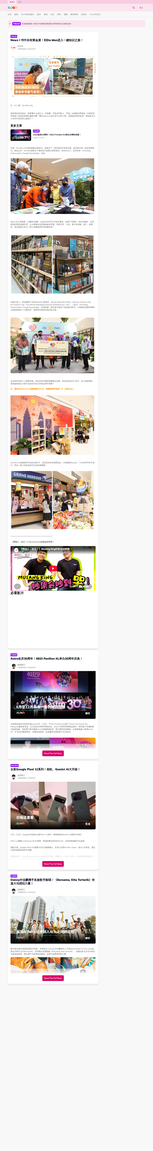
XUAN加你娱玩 (27, 14)
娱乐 (39, 14)
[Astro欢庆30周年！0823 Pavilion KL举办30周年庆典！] (21, 135)
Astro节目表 (95, 14)
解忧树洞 (74, 14)
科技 (59, 14)
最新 (16, 14)
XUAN (12, 2)
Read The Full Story (53, 753)
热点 (20, 2)
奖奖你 (84, 14)
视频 (66, 14)
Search (133, 7)
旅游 (46, 14)
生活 (52, 14)
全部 (9, 14)
